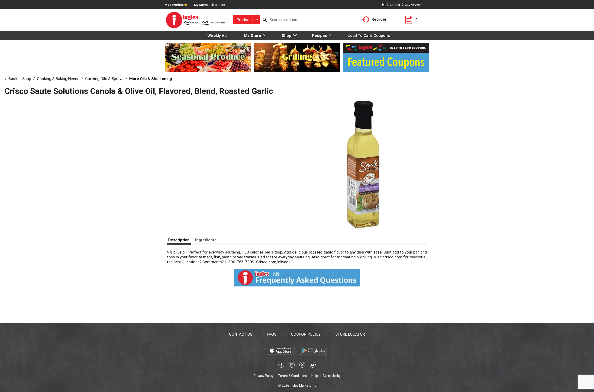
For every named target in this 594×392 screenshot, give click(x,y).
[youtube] (313, 365)
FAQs (271, 334)
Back (12, 78)
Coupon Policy (306, 334)
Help (314, 376)
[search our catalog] (265, 19)
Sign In (391, 4)
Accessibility (332, 376)
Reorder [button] (379, 19)
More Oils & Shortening (150, 78)
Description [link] (179, 240)
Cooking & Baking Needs (58, 78)
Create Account (412, 4)
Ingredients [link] (205, 240)
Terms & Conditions (292, 376)
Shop (26, 78)
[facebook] (281, 365)
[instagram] (292, 365)
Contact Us (240, 334)
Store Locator (350, 334)
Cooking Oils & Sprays (104, 78)
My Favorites (174, 4)
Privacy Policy (264, 376)
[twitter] (302, 365)
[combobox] (246, 19)
